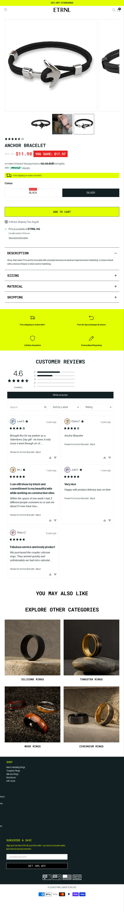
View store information (18, 238)
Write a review (60, 395)
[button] (54, 372)
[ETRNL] (62, 10)
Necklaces (11, 777)
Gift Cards (10, 781)
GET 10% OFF (37, 866)
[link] (14, 139)
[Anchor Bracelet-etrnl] (50, 65)
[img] (27, 421)
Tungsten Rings (13, 770)
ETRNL (58, 887)
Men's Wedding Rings (15, 767)
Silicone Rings (12, 774)
